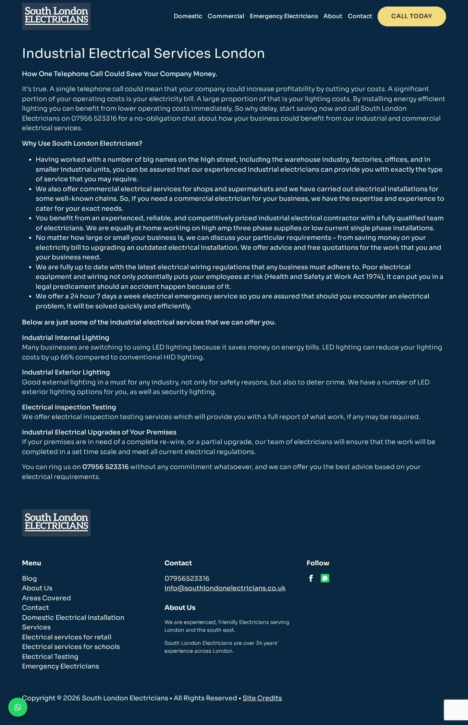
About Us (37, 588)
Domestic (188, 16)
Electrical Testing (50, 657)
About (332, 16)
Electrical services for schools (71, 647)
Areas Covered (46, 598)
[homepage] (56, 16)
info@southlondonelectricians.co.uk (225, 588)
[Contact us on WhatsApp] (17, 707)
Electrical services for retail (66, 637)
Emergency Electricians (284, 16)
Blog (29, 579)
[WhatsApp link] (325, 578)
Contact (360, 16)
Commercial (226, 16)
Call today (411, 16)
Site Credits (262, 698)
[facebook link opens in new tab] (311, 578)
